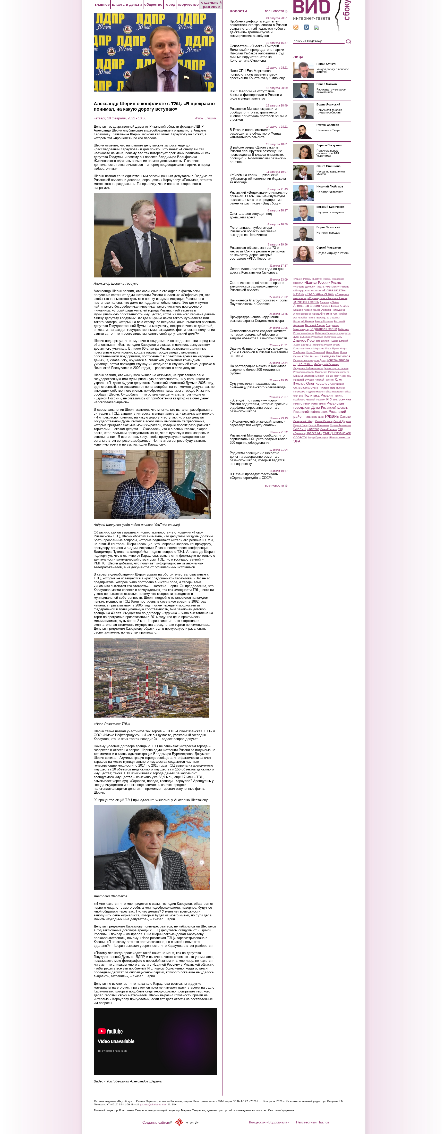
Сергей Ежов (300, 425)
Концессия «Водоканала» (269, 1122)
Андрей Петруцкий (333, 309)
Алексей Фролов (330, 306)
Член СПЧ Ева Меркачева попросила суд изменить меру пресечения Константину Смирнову (257, 74)
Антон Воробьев (302, 314)
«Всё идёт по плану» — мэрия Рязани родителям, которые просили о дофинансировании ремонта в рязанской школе (258, 406)
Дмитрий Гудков (329, 341)
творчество (188, 4)
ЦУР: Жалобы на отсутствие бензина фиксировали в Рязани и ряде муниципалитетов (256, 94)
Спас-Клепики (328, 429)
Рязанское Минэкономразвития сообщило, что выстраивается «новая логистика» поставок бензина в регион (258, 114)
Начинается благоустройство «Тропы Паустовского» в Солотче (258, 302)
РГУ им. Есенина (338, 399)
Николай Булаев (303, 379)
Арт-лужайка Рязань (304, 317)
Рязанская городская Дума (318, 405)
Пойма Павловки (333, 391)
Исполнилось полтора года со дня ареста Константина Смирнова (257, 270)
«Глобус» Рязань (321, 279)
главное (102, 4)
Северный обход (303, 421)
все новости (274, 11)
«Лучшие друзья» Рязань (308, 286)
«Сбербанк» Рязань (319, 294)
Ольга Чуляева (320, 387)
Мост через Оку (342, 376)
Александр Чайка (329, 302)
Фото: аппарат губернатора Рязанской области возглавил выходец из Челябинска (253, 231)
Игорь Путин (332, 348)
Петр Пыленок (337, 388)
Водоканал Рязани (323, 329)
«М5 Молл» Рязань (337, 286)
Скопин (299, 429)
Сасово (345, 416)
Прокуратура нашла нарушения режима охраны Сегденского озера (257, 319)
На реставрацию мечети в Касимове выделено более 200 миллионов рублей (258, 369)
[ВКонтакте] (306, 28)
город (170, 4)
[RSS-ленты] (295, 28)
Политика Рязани (318, 395)
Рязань (332, 416)
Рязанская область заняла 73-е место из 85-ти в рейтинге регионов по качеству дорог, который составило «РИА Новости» (257, 253)
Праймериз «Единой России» (309, 399)
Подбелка (299, 391)
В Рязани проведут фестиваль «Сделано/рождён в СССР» (254, 476)
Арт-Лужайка (340, 314)
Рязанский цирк (314, 416)
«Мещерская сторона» (307, 290)
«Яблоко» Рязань (306, 302)
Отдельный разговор (211, 4)
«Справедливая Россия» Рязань (327, 298)
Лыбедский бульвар (326, 364)
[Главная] (322, 30)
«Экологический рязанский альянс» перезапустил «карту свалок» (257, 423)
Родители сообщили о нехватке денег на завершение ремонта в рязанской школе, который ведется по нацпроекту (257, 458)
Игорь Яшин (332, 352)
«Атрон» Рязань (302, 279)
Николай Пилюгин (324, 380)
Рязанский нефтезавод (310, 412)
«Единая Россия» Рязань (322, 282)
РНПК (306, 403)
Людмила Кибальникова (308, 368)
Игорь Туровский (315, 352)
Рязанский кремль (334, 407)
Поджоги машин (314, 391)
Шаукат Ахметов (339, 437)
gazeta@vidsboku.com (155, 1104)
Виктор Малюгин (324, 321)
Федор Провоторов (318, 437)
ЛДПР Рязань (303, 364)
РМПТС (297, 403)
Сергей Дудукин (342, 421)
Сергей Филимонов (340, 425)
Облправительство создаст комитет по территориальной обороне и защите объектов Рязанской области (258, 334)
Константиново (338, 360)
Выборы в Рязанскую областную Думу (321, 337)
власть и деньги (127, 4)
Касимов (343, 356)
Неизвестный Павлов (312, 1122)
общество (153, 4)
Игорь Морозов (314, 348)
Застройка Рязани (322, 344)
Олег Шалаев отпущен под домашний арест (251, 215)
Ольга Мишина (301, 388)
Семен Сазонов (323, 421)
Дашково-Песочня (306, 340)
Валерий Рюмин (303, 321)
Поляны (338, 395)
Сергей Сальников (319, 425)
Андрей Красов (312, 310)
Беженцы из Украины (327, 317)
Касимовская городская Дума (309, 360)
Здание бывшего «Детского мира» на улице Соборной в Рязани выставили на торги (259, 352)
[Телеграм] (316, 28)
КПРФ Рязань (310, 356)
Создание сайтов (157, 1122)
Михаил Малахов (303, 375)
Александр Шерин (306, 306)
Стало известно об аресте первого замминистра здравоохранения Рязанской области (257, 286)
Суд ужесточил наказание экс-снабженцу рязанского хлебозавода (258, 385)
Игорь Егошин (205, 118)
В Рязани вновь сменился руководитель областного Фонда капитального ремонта (255, 133)
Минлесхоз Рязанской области (332, 372)
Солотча (313, 429)
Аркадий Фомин (322, 313)
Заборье (306, 344)
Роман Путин (318, 403)
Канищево (327, 356)
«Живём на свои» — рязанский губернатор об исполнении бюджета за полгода (258, 178)
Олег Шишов (337, 384)
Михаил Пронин (324, 376)
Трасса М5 (314, 433)
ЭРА (296, 441)
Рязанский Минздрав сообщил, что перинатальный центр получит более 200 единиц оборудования (258, 439)
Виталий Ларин (315, 325)
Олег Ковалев (317, 383)
